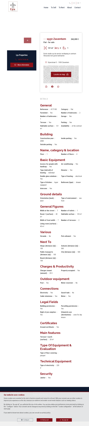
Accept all (65, 420)
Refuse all (45, 420)
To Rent (62, 7)
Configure (26, 420)
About (69, 7)
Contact (77, 7)
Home (46, 7)
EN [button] (78, 3)
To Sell (53, 7)
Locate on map (59, 74)
